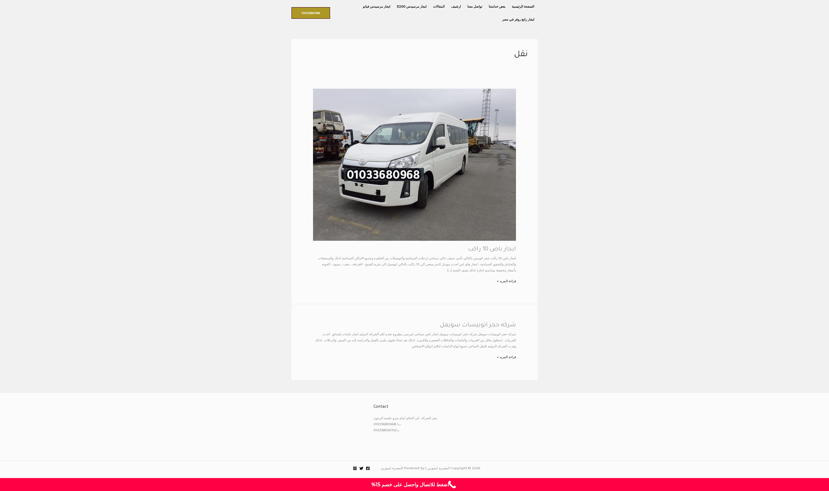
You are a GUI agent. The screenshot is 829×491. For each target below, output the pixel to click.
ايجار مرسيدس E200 (412, 6)
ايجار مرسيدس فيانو (376, 6)
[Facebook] (368, 468)
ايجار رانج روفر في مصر (518, 19)
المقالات (439, 6)
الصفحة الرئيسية (523, 6)
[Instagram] (355, 468)
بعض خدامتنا (497, 6)
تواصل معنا (474, 6)
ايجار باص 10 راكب (492, 249)
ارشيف (456, 6)
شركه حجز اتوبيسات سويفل (478, 325)
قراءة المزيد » (506, 280)
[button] (310, 13)
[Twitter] (361, 468)
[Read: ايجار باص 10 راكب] (414, 164)
